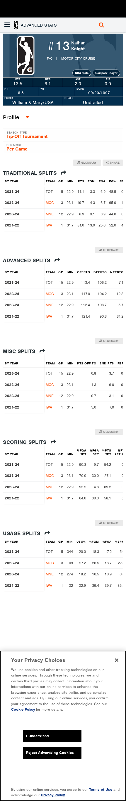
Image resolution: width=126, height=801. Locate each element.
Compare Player (106, 73)
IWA (49, 225)
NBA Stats (81, 73)
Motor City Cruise (78, 58)
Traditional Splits (30, 173)
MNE (50, 214)
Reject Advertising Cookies (50, 752)
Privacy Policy (53, 795)
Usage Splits (22, 533)
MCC (50, 202)
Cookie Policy (23, 709)
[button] (31, 25)
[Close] (116, 660)
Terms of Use (100, 789)
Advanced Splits (27, 260)
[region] (63, 726)
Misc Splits (20, 351)
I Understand (37, 735)
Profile (11, 117)
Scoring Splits (25, 442)
